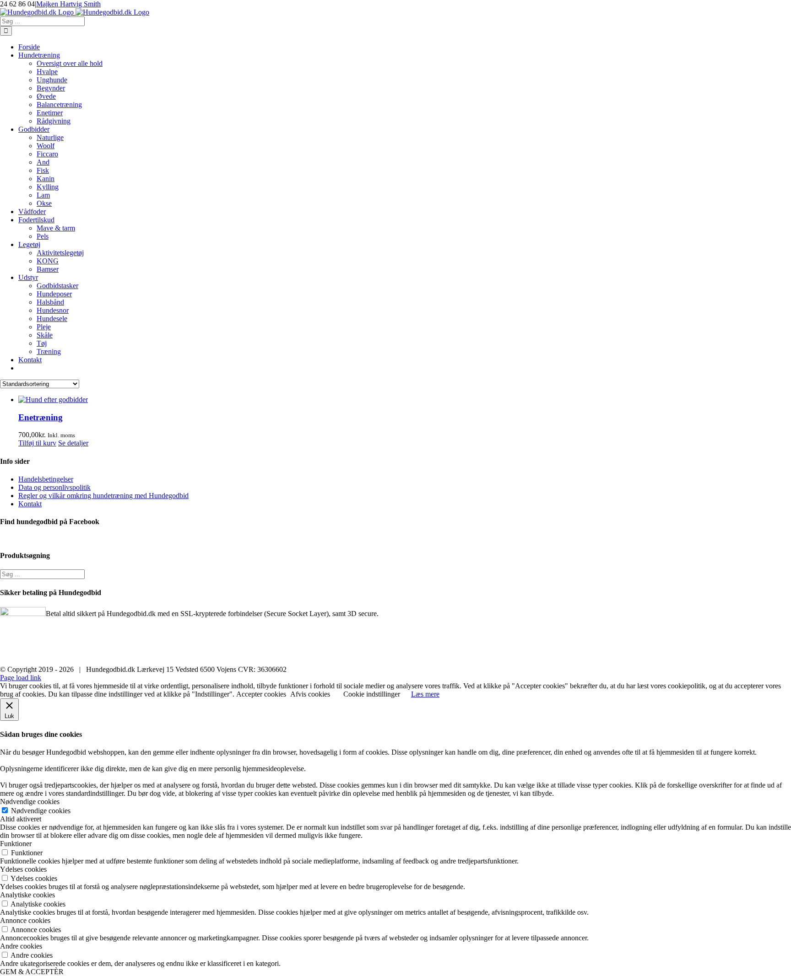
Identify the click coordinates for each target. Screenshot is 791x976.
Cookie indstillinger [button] (371, 694)
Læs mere (425, 694)
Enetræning (40, 417)
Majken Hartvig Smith (68, 4)
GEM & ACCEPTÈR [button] (32, 972)
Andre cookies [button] (21, 946)
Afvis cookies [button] (310, 694)
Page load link (20, 677)
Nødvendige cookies (40, 811)
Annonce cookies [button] (25, 920)
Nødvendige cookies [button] (30, 801)
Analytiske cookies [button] (27, 895)
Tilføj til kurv (37, 443)
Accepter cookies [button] (261, 694)
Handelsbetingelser (45, 479)
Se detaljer (73, 443)
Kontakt (30, 504)
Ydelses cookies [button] (23, 869)
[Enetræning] (404, 400)
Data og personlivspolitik (54, 487)
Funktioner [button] (16, 843)
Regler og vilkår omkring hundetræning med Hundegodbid (103, 495)
